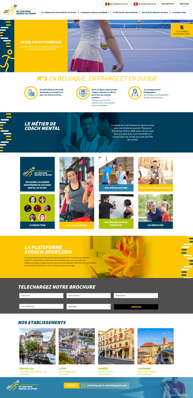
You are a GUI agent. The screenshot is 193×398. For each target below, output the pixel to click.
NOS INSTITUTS (167, 4)
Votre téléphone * (28, 306)
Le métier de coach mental (125, 12)
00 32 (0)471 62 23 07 (119, 4)
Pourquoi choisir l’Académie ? (95, 12)
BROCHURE (184, 4)
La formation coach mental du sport (58, 12)
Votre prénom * (75, 295)
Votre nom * (26, 295)
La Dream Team (179, 12)
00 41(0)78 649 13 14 (147, 4)
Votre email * (121, 295)
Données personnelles (179, 395)
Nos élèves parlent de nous (155, 12)
